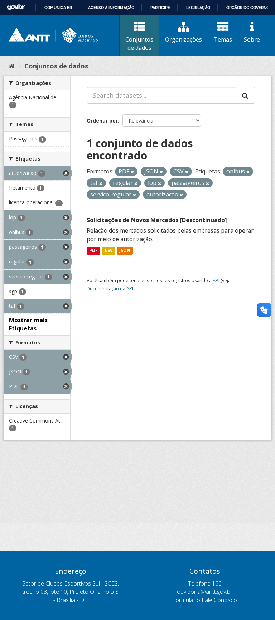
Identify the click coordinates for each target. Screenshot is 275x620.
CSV (109, 251)
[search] (245, 95)
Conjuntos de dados (139, 43)
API (216, 280)
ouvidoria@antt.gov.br (204, 592)
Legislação (198, 7)
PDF (93, 251)
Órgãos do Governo (247, 7)
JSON (124, 251)
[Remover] (132, 172)
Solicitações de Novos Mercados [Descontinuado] (157, 220)
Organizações (183, 39)
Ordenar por (102, 120)
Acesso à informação (111, 7)
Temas (223, 39)
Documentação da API (110, 288)
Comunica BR (58, 7)
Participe (160, 7)
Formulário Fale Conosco (204, 600)
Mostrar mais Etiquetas (28, 324)
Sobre (252, 39)
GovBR (16, 7)
